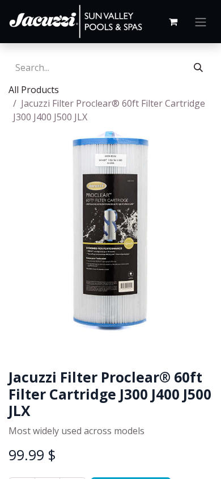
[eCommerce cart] (173, 21)
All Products (33, 89)
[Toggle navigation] (200, 21)
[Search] (198, 67)
